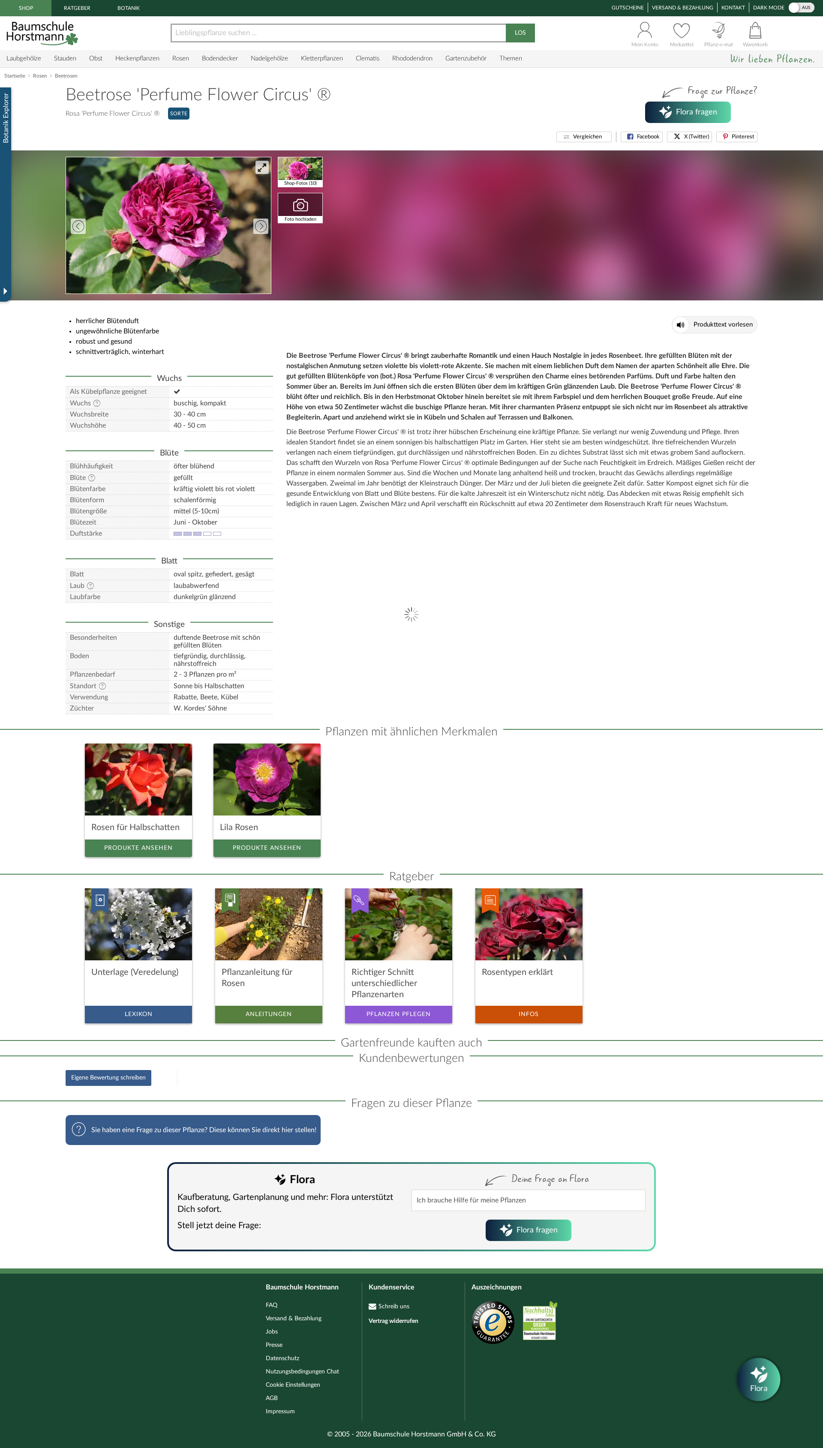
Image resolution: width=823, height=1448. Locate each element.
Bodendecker (220, 58)
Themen (510, 58)
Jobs (272, 1332)
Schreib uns (393, 1307)
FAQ (271, 1305)
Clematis (367, 58)
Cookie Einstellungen (293, 1385)
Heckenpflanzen (137, 58)
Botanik (128, 8)
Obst (95, 58)
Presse (274, 1345)
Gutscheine (628, 7)
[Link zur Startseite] (43, 33)
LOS (520, 33)
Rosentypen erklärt (517, 972)
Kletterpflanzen (322, 58)
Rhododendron (412, 58)
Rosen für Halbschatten (135, 827)
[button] (584, 137)
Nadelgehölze (269, 58)
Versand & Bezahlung (682, 7)
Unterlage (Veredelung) (134, 972)
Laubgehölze (23, 58)
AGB (272, 1398)
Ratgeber (77, 8)
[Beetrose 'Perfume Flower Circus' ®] (168, 225)
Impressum (280, 1412)
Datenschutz (282, 1358)
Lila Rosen (239, 827)
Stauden (65, 58)
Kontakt (733, 7)
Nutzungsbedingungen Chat (302, 1372)
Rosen (180, 58)
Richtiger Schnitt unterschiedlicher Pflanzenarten (384, 983)
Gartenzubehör (466, 58)
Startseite (14, 75)
